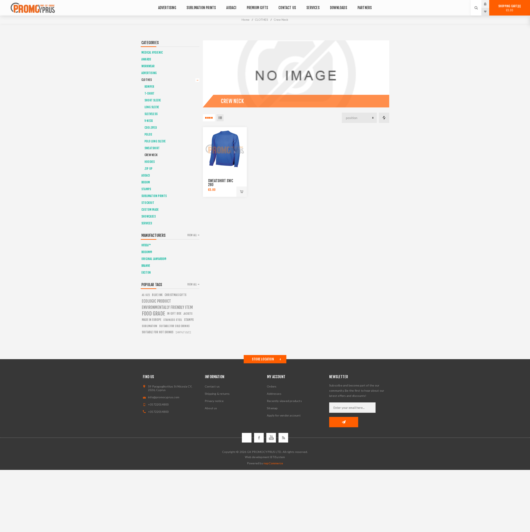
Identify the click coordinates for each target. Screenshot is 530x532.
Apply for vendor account (284, 415)
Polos (148, 134)
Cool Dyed (151, 127)
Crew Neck (151, 155)
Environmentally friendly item (167, 307)
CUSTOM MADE (150, 209)
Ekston (146, 272)
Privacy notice (214, 401)
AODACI (145, 175)
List (220, 117)
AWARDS (146, 59)
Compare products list (384, 118)
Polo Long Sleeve (155, 141)
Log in (488, 4)
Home (245, 19)
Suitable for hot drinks (157, 332)
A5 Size (146, 295)
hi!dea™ (146, 245)
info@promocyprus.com (163, 397)
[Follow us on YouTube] (271, 438)
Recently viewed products (284, 401)
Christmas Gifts (175, 295)
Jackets (188, 313)
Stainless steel (172, 319)
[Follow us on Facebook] (259, 438)
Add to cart (241, 192)
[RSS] (283, 438)
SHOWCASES (148, 216)
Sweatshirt (152, 148)
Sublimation (149, 326)
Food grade (153, 314)
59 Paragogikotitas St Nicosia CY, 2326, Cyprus (170, 388)
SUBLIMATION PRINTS (154, 196)
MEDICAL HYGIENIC (152, 52)
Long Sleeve (152, 107)
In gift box (174, 313)
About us (211, 408)
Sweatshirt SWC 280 (220, 183)
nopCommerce (273, 463)
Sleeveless (151, 114)
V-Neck (149, 121)
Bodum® (146, 252)
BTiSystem (277, 457)
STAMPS (146, 189)
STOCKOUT (147, 203)
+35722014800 (158, 404)
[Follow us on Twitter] (247, 438)
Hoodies (150, 162)
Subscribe (343, 422)
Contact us (212, 386)
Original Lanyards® (154, 259)
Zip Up (148, 168)
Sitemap (272, 408)
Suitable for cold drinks (174, 326)
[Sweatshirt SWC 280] (225, 149)
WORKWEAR (148, 66)
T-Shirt (149, 93)
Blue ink (157, 295)
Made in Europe (151, 320)
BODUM (145, 182)
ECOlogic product (156, 301)
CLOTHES (146, 80)
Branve (145, 265)
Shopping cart (509, 8)
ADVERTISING (149, 73)
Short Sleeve (153, 100)
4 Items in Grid (209, 117)
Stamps (189, 320)
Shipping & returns (217, 393)
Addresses (274, 393)
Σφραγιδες (183, 332)
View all (192, 235)
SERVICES (146, 223)
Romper (149, 86)
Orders (271, 386)
